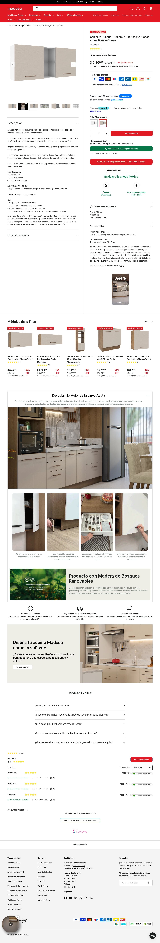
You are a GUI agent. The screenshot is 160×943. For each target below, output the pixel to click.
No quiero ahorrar (80, 498)
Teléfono (67, 478)
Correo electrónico (70, 470)
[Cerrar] (97, 444)
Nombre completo (70, 461)
